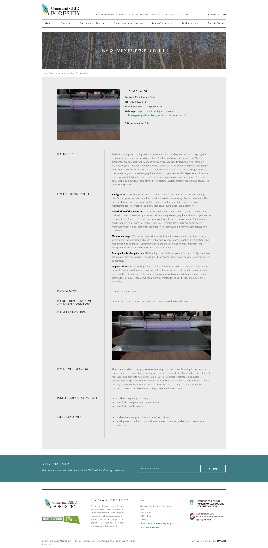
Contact (213, 14)
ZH (224, 14)
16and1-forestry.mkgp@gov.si (161, 523)
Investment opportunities (62, 73)
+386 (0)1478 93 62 (152, 527)
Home (45, 73)
